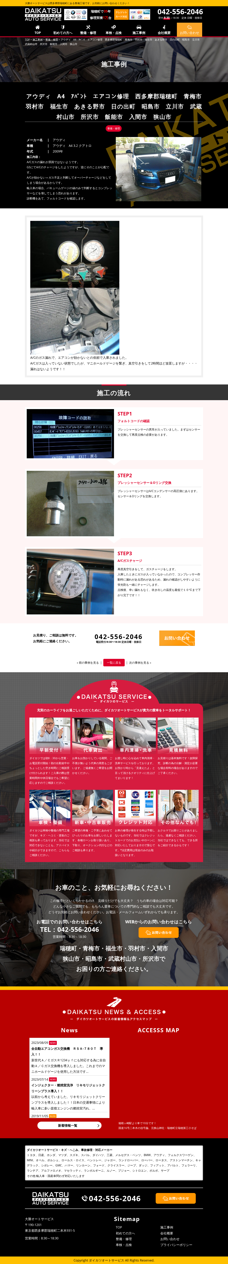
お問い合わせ (170, 1239)
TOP (38, 33)
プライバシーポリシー (176, 1245)
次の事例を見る (139, 663)
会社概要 (164, 33)
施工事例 (139, 33)
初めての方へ (62, 33)
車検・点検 (114, 33)
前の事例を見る (89, 663)
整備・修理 (88, 33)
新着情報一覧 (67, 1125)
